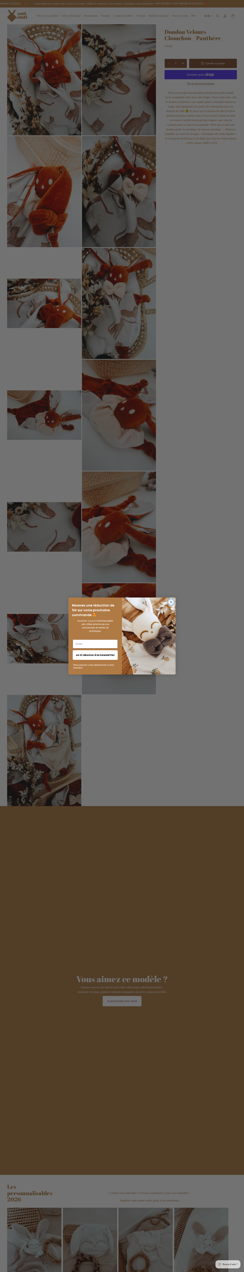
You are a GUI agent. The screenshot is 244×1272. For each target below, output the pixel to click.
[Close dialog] (171, 602)
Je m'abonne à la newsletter (95, 655)
